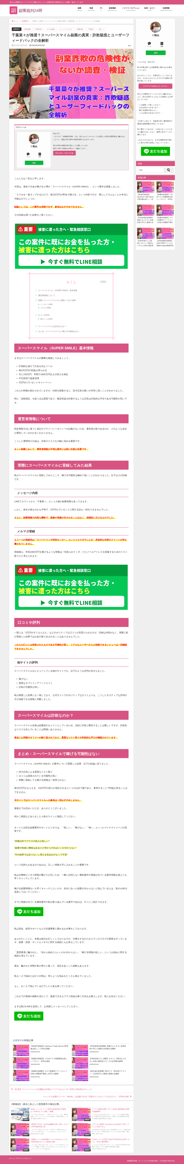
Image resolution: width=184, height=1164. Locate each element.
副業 (79, 9)
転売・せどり (149, 9)
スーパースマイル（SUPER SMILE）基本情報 (57, 290)
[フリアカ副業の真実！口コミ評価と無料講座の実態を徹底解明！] (101, 1114)
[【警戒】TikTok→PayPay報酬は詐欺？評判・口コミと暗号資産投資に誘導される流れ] (39, 1129)
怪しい (101, 29)
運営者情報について (46, 295)
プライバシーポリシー (23, 1158)
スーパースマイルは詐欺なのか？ (52, 326)
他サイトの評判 (46, 319)
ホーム (11, 1158)
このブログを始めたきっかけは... (155, 86)
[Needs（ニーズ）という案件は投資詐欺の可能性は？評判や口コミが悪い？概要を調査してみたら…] (39, 1114)
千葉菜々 (91, 29)
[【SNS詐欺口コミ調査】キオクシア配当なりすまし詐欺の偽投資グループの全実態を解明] (100, 1063)
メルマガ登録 (45, 308)
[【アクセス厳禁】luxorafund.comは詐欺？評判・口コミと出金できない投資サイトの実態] (101, 1129)
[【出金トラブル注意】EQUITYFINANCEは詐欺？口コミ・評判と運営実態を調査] (101, 1145)
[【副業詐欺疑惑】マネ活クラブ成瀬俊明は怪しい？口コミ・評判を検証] (41, 1063)
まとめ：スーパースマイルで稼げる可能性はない (58, 331)
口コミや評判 (43, 315)
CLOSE (103, 281)
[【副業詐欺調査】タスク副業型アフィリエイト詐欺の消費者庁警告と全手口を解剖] (41, 1075)
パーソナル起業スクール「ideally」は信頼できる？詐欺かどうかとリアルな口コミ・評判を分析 (86, 1096)
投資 (91, 9)
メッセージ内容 (46, 304)
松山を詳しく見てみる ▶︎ (64, 153)
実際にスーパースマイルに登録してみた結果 (57, 300)
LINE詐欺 (38, 29)
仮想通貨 (112, 9)
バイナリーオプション (131, 9)
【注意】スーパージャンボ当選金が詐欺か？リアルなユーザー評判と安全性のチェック (53, 1089)
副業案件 (16, 29)
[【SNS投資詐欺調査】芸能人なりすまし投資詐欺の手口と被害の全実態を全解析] (100, 1050)
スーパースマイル (65, 29)
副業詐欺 (80, 29)
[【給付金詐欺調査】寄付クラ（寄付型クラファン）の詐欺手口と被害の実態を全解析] (100, 1075)
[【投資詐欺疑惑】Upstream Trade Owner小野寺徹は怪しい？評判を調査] (41, 1050)
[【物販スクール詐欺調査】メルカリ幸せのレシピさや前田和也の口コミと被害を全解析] (39, 1145)
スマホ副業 (51, 29)
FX (101, 9)
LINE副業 (27, 29)
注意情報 (166, 9)
